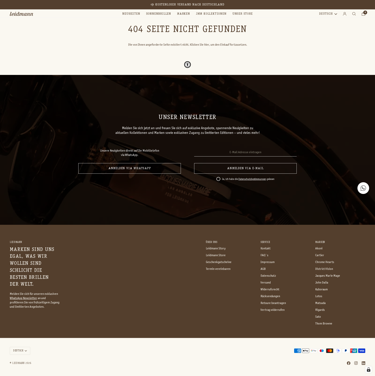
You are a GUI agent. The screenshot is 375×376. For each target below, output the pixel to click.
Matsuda (320, 303)
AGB (263, 269)
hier (206, 44)
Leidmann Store (216, 255)
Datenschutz (268, 275)
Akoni (318, 248)
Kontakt (266, 248)
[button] (158, 14)
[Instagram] (356, 363)
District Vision (324, 269)
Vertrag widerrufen (273, 309)
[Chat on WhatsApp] (363, 188)
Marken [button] (320, 242)
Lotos (318, 296)
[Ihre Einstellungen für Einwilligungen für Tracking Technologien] (368, 369)
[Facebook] (348, 363)
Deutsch (326, 13)
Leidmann (18, 363)
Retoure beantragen (273, 303)
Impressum (268, 262)
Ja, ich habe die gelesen (248, 179)
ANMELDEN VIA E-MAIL (245, 168)
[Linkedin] (363, 363)
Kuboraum (321, 289)
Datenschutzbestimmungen (252, 179)
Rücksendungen (270, 296)
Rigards (320, 309)
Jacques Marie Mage (327, 275)
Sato (318, 316)
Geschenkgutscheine (218, 262)
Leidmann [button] (16, 242)
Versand (266, 282)
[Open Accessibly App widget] (187, 64)
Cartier (319, 255)
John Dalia (321, 282)
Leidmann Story (216, 248)
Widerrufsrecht (270, 289)
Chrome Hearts (324, 262)
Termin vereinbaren (218, 269)
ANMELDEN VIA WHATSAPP (129, 168)
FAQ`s (264, 255)
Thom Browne (323, 323)
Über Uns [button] (211, 242)
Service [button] (265, 242)
